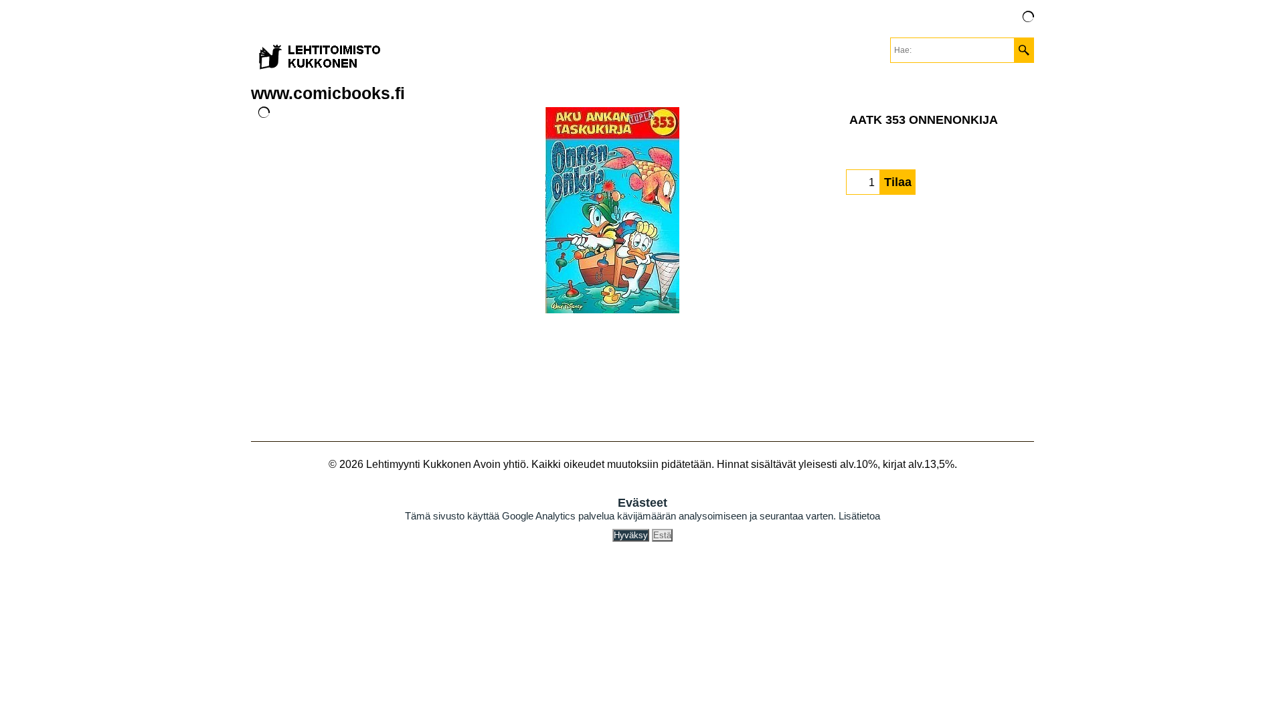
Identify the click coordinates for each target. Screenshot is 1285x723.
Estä (662, 535)
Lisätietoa (859, 515)
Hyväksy (631, 535)
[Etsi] (1023, 50)
